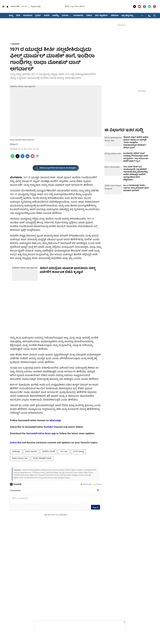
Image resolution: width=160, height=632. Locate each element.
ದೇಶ (18, 15)
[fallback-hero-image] (113, 141)
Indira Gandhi (31, 451)
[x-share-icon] (18, 158)
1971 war (64, 451)
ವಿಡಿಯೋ (114, 15)
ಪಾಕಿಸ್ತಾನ (16, 451)
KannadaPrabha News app (41, 433)
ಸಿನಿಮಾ (65, 15)
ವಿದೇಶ (46, 15)
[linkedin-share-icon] (28, 158)
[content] (53, 427)
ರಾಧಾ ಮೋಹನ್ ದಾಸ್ (42, 458)
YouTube (48, 427)
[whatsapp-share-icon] (12, 158)
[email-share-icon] (32, 158)
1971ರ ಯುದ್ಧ (78, 451)
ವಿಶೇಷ (89, 15)
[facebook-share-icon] (22, 158)
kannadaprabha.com (24, 472)
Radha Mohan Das (20, 458)
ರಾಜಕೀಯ (27, 15)
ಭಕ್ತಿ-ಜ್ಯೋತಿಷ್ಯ (127, 15)
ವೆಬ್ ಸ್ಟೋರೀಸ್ (101, 15)
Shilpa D (14, 144)
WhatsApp (55, 420)
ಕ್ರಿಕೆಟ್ (38, 15)
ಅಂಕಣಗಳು (78, 15)
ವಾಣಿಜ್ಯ (55, 15)
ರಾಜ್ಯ (11, 15)
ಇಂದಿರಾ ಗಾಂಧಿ (48, 451)
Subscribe (35, 7)
